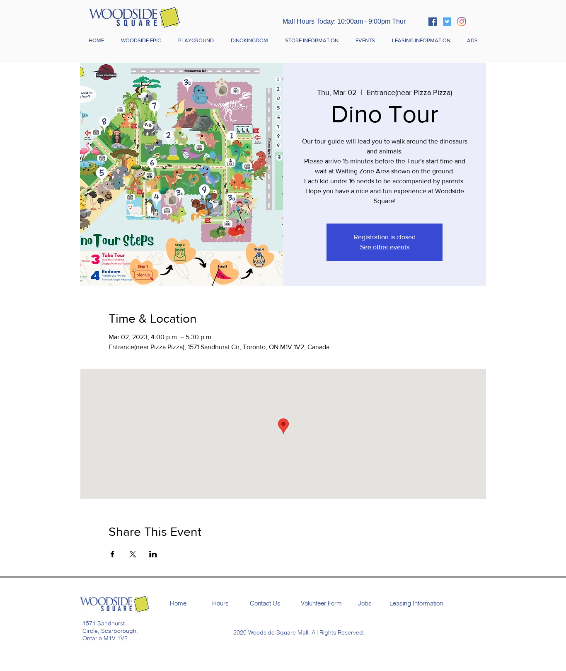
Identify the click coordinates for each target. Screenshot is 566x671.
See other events (384, 246)
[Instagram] (461, 21)
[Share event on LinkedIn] (153, 554)
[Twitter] (447, 21)
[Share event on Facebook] (112, 554)
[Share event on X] (133, 554)
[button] (311, 40)
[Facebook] (432, 21)
